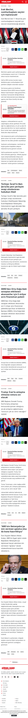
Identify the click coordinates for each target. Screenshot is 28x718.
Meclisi (20, 170)
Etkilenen (9, 380)
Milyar (14, 380)
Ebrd (8, 378)
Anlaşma (9, 515)
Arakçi (12, 654)
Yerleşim (20, 275)
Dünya (9, 6)
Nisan (13, 172)
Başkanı (23, 512)
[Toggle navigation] (26, 2)
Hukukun (16, 277)
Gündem (10, 180)
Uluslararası (10, 277)
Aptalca (22, 651)
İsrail (9, 275)
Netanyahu (13, 651)
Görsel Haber (3, 6)
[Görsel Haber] (6, 2)
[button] (23, 2)
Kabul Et (14, 715)
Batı (12, 275)
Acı (16, 512)
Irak (8, 170)
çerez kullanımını (21, 712)
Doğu (12, 378)
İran (13, 512)
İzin (18, 651)
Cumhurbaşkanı (14, 170)
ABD (19, 512)
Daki (16, 378)
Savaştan (20, 378)
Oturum (17, 172)
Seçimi (9, 172)
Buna (9, 654)
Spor (9, 661)
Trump (9, 512)
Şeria (16, 275)
